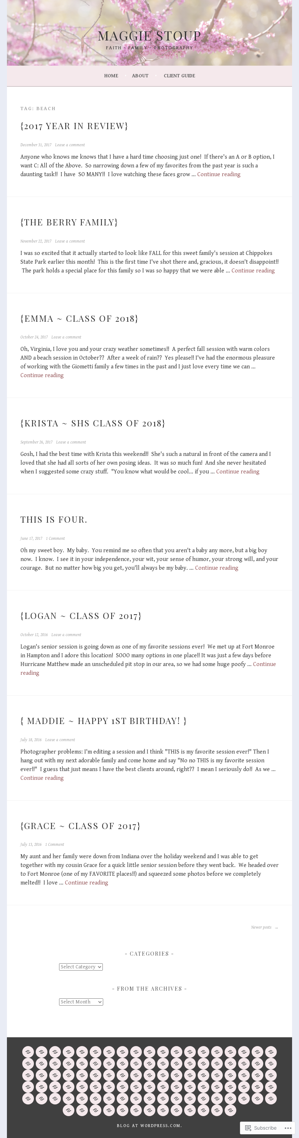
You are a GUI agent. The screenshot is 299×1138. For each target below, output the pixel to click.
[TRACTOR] (95, 1098)
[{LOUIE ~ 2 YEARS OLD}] (68, 1075)
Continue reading (219, 174)
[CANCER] (176, 1110)
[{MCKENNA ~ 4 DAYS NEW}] (176, 1063)
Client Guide (179, 76)
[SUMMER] (230, 1098)
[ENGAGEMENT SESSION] (68, 1098)
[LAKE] (217, 1110)
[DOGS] (163, 1087)
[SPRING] (136, 1098)
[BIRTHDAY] (176, 1075)
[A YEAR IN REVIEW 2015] (244, 1063)
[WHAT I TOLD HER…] (122, 1052)
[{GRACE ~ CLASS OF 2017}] (122, 1063)
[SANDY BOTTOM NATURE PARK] (82, 1098)
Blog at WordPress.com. (149, 1125)
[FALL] (55, 1087)
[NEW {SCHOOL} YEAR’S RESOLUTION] (271, 1052)
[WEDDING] (163, 1075)
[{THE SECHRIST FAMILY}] (68, 1052)
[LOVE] (217, 1075)
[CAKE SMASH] (163, 1098)
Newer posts (261, 927)
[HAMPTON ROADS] (271, 1075)
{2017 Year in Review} (74, 125)
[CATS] (28, 1098)
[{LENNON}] (257, 1063)
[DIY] (122, 1098)
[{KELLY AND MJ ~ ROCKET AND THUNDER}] (55, 1063)
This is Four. (54, 519)
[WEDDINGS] (149, 1087)
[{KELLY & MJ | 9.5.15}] (55, 1075)
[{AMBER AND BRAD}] (95, 1052)
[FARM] (230, 1087)
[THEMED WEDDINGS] (244, 1087)
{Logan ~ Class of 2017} (81, 615)
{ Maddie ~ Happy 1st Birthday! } (103, 720)
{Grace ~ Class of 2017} (80, 825)
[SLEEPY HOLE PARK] (82, 1087)
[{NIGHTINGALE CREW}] (190, 1052)
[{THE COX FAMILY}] (176, 1052)
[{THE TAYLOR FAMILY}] (109, 1052)
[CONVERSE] (217, 1087)
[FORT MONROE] (176, 1087)
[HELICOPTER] (149, 1110)
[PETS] (271, 1087)
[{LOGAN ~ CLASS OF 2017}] (203, 1052)
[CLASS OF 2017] (244, 1098)
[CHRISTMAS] (190, 1110)
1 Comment (55, 538)
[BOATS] (203, 1110)
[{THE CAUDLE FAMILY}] (41, 1052)
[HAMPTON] (122, 1087)
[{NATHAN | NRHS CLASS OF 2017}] (244, 1052)
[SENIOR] (109, 1087)
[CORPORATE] (203, 1075)
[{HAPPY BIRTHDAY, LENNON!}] (163, 1052)
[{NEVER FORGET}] (257, 1052)
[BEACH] (190, 1087)
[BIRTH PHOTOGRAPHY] (82, 1110)
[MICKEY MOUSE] (176, 1098)
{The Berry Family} (69, 222)
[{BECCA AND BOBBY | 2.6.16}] (230, 1063)
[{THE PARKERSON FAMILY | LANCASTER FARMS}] (203, 1063)
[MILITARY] (149, 1098)
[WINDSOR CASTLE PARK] (136, 1087)
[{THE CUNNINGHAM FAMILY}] (136, 1052)
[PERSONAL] (149, 1075)
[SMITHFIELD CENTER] (41, 1098)
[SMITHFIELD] (68, 1087)
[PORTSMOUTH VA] (95, 1110)
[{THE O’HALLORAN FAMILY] (230, 1052)
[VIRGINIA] (244, 1075)
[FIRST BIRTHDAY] (190, 1098)
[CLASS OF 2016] (55, 1098)
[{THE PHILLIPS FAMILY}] (136, 1063)
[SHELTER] (68, 1110)
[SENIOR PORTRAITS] (122, 1075)
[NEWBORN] (136, 1075)
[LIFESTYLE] (203, 1087)
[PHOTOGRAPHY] (28, 1052)
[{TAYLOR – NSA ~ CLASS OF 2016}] (41, 1075)
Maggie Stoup (150, 35)
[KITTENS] (109, 1110)
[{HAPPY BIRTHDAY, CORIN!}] (68, 1063)
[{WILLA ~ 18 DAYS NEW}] (82, 1052)
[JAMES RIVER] (271, 1098)
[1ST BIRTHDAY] (257, 1098)
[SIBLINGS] (257, 1087)
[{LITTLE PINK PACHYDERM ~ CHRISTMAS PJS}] (55, 1052)
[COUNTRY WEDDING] (109, 1098)
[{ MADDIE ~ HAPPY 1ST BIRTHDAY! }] (109, 1063)
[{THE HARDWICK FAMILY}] (271, 1063)
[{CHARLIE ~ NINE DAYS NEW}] (82, 1063)
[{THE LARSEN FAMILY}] (163, 1063)
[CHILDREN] (109, 1075)
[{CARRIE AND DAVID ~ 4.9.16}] (190, 1063)
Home (111, 76)
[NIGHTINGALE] (136, 1110)
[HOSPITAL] (163, 1110)
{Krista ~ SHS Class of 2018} (93, 423)
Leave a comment (70, 145)
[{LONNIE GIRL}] (95, 1063)
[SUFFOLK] (41, 1087)
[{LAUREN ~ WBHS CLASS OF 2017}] (149, 1052)
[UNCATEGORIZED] (95, 1075)
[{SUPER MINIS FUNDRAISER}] (28, 1063)
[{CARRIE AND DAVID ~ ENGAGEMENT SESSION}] (28, 1075)
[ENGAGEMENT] (190, 1075)
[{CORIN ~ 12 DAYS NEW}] (41, 1063)
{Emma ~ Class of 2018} (79, 318)
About (140, 76)
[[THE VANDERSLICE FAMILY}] (217, 1052)
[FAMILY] (82, 1075)
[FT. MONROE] (122, 1110)
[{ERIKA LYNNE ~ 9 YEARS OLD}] (217, 1063)
